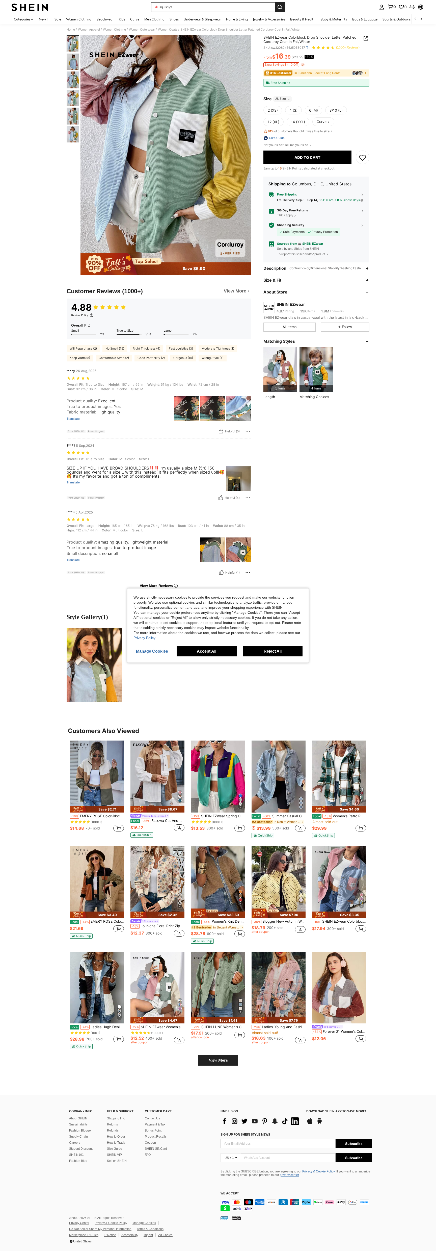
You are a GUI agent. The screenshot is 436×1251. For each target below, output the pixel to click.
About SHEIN (78, 1118)
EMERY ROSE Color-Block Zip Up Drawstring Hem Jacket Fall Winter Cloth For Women (97, 816)
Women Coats (167, 29)
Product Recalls (156, 1136)
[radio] (272, 110)
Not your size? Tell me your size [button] (286, 145)
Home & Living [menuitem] (237, 19)
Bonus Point (153, 1130)
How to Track (116, 1142)
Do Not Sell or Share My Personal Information (100, 1229)
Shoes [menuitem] (174, 19)
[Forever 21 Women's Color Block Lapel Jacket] (339, 988)
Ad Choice (165, 1235)
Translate (73, 419)
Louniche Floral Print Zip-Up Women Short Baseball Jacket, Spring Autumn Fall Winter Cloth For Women (157, 926)
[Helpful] (221, 431)
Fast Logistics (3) (181, 348)
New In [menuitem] (44, 19)
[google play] (319, 1123)
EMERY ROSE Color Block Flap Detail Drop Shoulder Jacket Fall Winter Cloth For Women (97, 921)
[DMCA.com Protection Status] (236, 1218)
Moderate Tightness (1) (218, 348)
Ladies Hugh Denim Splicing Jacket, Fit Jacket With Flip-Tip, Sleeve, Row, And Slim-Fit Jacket (97, 1027)
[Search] (280, 7)
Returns (112, 1124)
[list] (261, 1121)
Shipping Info (116, 1118)
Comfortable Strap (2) (114, 358)
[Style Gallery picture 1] (94, 665)
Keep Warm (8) (80, 358)
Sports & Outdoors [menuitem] (397, 19)
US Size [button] (280, 99)
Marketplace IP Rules (83, 1235)
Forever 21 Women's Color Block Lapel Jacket (339, 1031)
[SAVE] (362, 157)
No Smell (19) (114, 348)
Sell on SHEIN (117, 1161)
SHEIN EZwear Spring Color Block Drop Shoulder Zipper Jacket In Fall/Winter (218, 816)
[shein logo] (29, 7)
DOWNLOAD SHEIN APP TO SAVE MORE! (336, 1111)
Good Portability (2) (151, 358)
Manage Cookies (144, 1223)
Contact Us (152, 1118)
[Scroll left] (415, 19)
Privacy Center (79, 1223)
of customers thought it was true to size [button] (299, 131)
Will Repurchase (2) (83, 348)
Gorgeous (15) (183, 358)
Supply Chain (78, 1136)
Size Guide (114, 1148)
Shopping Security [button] (290, 225)
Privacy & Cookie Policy (318, 1171)
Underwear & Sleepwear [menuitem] (202, 19)
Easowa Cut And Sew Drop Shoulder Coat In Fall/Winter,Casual (157, 821)
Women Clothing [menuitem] (78, 19)
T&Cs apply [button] (285, 215)
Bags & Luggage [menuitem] (364, 19)
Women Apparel (89, 29)
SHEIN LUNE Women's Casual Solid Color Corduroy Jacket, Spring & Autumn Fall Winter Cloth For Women (218, 1027)
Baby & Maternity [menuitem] (333, 19)
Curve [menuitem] (134, 19)
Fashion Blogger (80, 1130)
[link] (391, 7)
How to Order (116, 1136)
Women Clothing (114, 29)
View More (218, 1060)
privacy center (289, 1175)
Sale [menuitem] (57, 19)
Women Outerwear (142, 29)
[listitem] (280, 369)
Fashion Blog (78, 1161)
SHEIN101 (76, 1155)
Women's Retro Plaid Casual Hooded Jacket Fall (339, 816)
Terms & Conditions (150, 1229)
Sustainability (78, 1124)
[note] (97, 809)
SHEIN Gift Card (156, 1148)
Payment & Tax (155, 1124)
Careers (74, 1142)
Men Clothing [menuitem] (154, 19)
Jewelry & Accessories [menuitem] (269, 19)
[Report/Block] (248, 431)
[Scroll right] (421, 19)
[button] (412, 7)
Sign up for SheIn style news (245, 1134)
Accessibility (129, 1235)
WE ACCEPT (230, 1193)
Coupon (150, 1142)
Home (71, 29)
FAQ (148, 1155)
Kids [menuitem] (122, 19)
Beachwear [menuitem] (105, 19)
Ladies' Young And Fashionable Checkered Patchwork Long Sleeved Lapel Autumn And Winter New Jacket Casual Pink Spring (279, 1027)
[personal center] (382, 7)
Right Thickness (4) (146, 348)
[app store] (309, 1123)
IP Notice (110, 1235)
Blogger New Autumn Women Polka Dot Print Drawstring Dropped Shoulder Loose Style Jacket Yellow (279, 921)
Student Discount (81, 1148)
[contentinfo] (296, 1205)
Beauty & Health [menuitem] (302, 19)
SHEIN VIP (114, 1155)
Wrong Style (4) (213, 358)
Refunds (113, 1130)
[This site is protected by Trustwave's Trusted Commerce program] (224, 1218)
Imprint (148, 1235)
